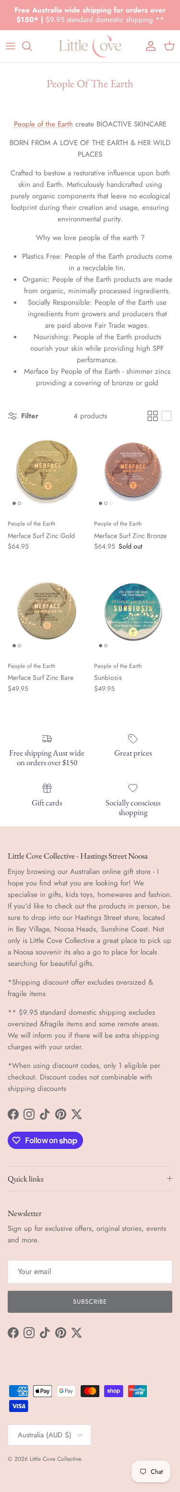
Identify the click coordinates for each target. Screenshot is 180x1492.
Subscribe (90, 1301)
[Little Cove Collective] (90, 46)
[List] (166, 416)
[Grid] (152, 416)
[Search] (31, 46)
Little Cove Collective (55, 1459)
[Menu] (10, 46)
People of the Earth (43, 124)
